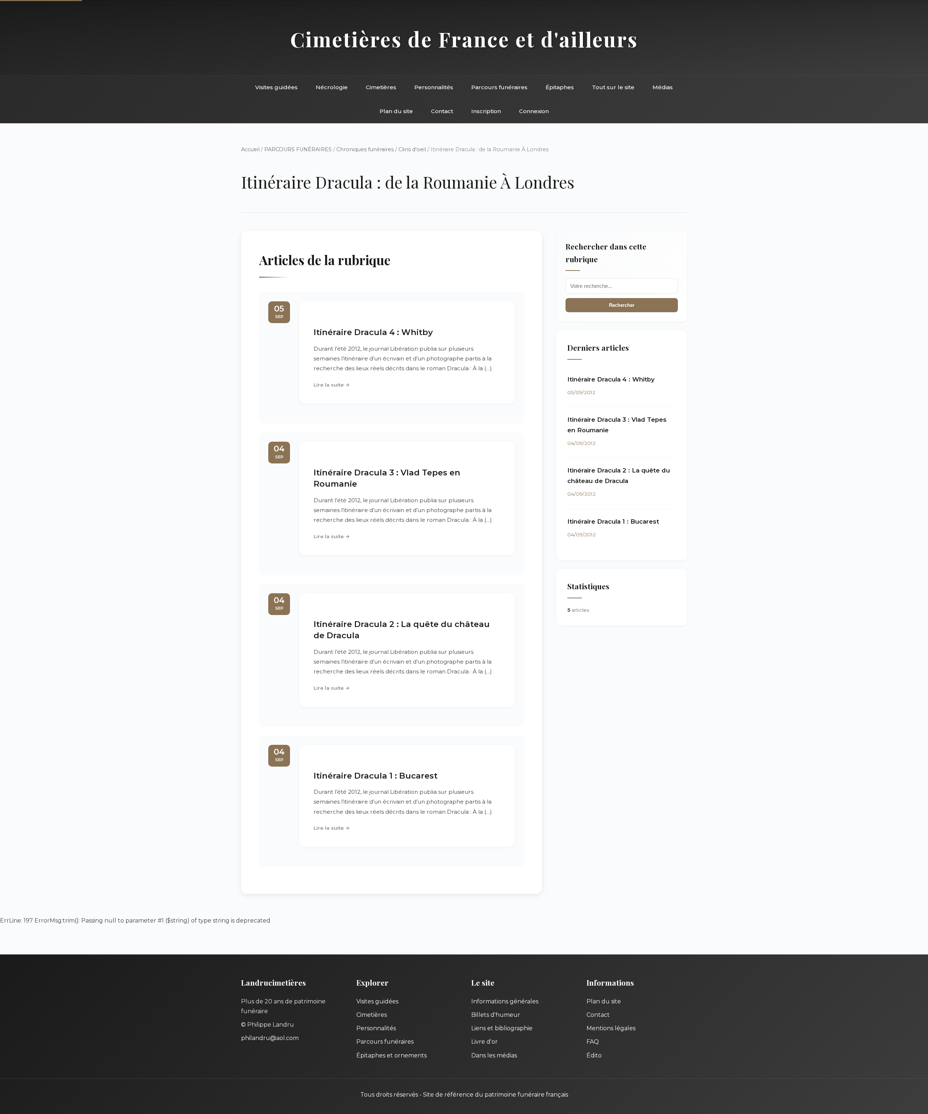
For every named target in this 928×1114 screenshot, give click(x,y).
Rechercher (621, 305)
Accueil (250, 149)
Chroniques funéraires (365, 149)
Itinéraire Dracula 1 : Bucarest (376, 776)
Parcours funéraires (499, 87)
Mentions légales (611, 1028)
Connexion (534, 111)
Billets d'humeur (495, 1014)
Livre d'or (484, 1041)
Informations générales (504, 1001)
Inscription (486, 111)
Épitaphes (560, 87)
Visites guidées (276, 87)
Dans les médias (494, 1055)
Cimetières (381, 87)
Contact (442, 111)
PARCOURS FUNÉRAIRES (298, 149)
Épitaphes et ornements (391, 1055)
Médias (662, 87)
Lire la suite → (332, 385)
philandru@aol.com (270, 1038)
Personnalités (433, 87)
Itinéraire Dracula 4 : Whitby (373, 332)
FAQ (593, 1041)
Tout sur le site (613, 87)
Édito (594, 1055)
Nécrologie (332, 87)
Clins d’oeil (412, 149)
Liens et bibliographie (502, 1028)
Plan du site (396, 111)
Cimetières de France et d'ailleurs (464, 39)
